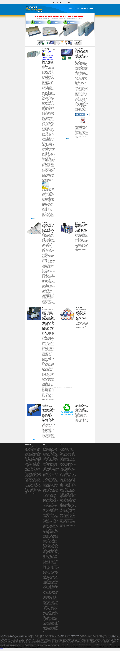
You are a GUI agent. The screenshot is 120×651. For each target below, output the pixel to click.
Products (76, 8)
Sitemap (1, 648)
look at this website (5, 635)
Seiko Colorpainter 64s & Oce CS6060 (80, 101)
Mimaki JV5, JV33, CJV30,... (47, 421)
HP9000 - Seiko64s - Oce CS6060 (47, 336)
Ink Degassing (45, 603)
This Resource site (114, 639)
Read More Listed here (80, 638)
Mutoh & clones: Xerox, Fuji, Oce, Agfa (81, 86)
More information (78, 414)
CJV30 (45, 371)
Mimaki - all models (79, 60)
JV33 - (52, 361)
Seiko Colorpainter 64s (46, 140)
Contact (91, 8)
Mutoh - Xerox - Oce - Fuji (47, 394)
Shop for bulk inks (79, 320)
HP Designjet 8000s (46, 387)
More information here (79, 234)
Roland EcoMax (45, 104)
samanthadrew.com (73, 641)
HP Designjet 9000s (79, 125)
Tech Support (84, 8)
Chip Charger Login (64, 502)
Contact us (27, 488)
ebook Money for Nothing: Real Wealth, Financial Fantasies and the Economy (33, 642)
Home (70, 8)
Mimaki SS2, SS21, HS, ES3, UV (48, 67)
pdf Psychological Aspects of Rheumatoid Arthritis (70, 635)
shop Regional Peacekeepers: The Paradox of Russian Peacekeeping (15, 636)
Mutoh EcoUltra (45, 117)
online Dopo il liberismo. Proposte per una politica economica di (16, 638)
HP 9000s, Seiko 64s (46, 428)
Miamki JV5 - (44, 351)
